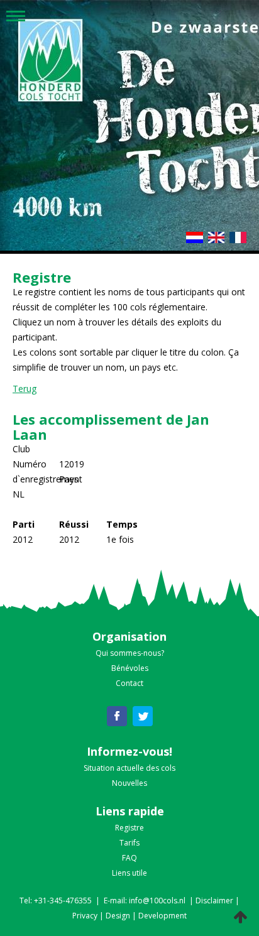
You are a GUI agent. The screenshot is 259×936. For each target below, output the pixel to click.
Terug (24, 389)
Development (162, 915)
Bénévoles (129, 668)
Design (118, 915)
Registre (129, 827)
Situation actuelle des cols (129, 768)
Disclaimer (214, 900)
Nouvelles (129, 783)
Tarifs (129, 842)
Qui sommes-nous (128, 653)
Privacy (84, 915)
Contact (129, 683)
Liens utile (129, 873)
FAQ (129, 857)
